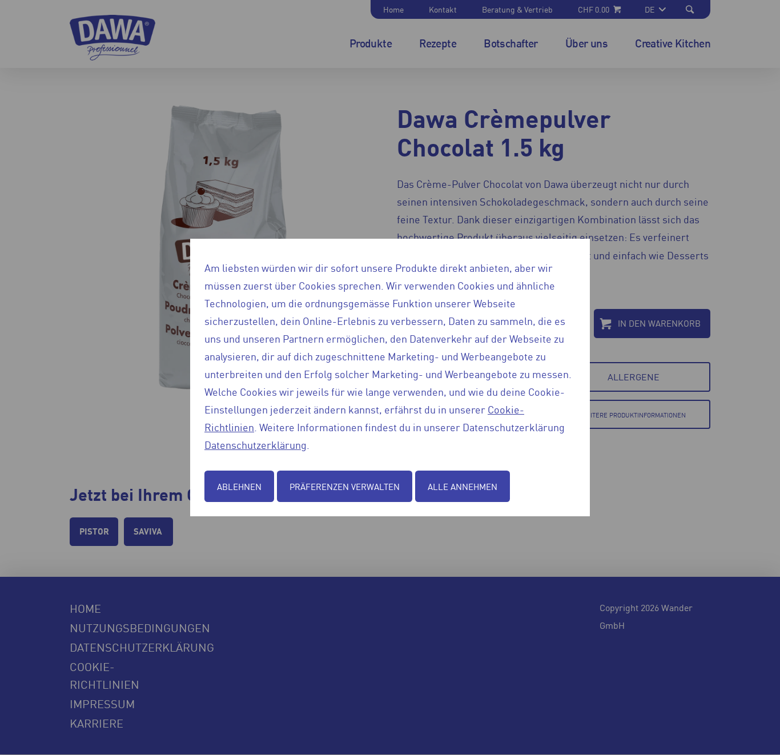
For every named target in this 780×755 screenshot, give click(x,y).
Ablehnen (239, 486)
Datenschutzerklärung (255, 444)
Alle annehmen (462, 486)
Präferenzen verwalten (345, 486)
